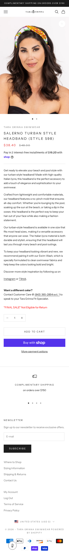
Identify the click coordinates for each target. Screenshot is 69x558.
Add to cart (34, 331)
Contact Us (10, 480)
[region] (34, 385)
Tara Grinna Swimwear (22, 127)
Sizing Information (14, 468)
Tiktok (22, 278)
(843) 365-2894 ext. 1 (47, 294)
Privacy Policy (11, 510)
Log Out (8, 498)
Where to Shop (12, 462)
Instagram (9, 278)
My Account (11, 492)
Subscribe (17, 448)
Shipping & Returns (15, 474)
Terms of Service (13, 504)
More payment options (34, 351)
